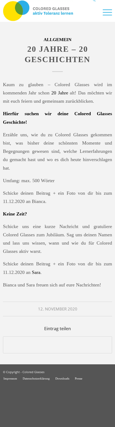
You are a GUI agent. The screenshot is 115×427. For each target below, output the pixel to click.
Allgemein (57, 39)
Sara (36, 272)
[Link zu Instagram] (100, 371)
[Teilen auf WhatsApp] (57, 345)
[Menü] (104, 12)
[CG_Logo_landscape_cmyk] (46, 11)
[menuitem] (92, 12)
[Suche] (92, 12)
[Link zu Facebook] (108, 371)
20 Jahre (59, 92)
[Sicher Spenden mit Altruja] (40, 423)
